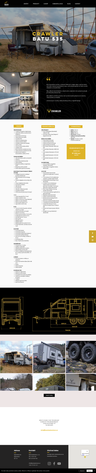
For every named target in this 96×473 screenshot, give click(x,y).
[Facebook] (54, 463)
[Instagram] (49, 463)
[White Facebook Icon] (93, 233)
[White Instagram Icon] (93, 240)
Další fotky (49, 395)
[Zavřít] (94, 471)
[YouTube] (59, 463)
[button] (26, 3)
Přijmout (89, 470)
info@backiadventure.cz (34, 463)
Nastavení (82, 470)
